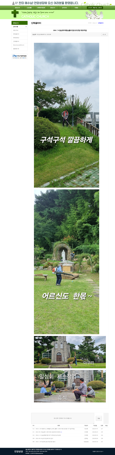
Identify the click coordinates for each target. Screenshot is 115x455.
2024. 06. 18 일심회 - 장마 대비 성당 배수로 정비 (48, 432)
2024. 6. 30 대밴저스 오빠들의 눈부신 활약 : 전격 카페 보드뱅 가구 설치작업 (55, 428)
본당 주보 (15, 30)
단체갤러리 (16, 41)
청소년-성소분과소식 (18, 45)
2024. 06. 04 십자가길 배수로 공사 (44, 438)
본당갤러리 (16, 34)
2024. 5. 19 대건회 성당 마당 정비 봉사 (45, 441)
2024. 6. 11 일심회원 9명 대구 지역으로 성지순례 (48, 435)
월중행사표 (16, 48)
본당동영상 (16, 37)
